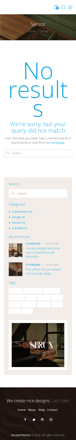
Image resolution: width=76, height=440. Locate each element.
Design (16, 217)
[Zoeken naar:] (38, 193)
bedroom (16, 297)
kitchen (43, 304)
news (57, 304)
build (31, 297)
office (14, 311)
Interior (16, 222)
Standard (17, 228)
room (27, 311)
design (44, 297)
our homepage (55, 142)
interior (29, 304)
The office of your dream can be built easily (44, 271)
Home (31, 31)
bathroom (51, 290)
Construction (20, 211)
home (57, 297)
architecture (33, 290)
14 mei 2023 (52, 243)
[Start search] (8, 153)
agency (15, 290)
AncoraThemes (20, 435)
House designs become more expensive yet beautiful (43, 252)
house (15, 304)
